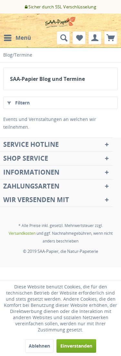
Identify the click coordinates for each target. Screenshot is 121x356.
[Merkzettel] (79, 37)
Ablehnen (39, 346)
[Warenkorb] (110, 37)
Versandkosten (22, 233)
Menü (23, 37)
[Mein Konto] (94, 37)
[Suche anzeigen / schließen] (63, 37)
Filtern (22, 103)
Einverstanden (76, 346)
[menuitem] (17, 37)
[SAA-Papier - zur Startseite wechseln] (60, 22)
